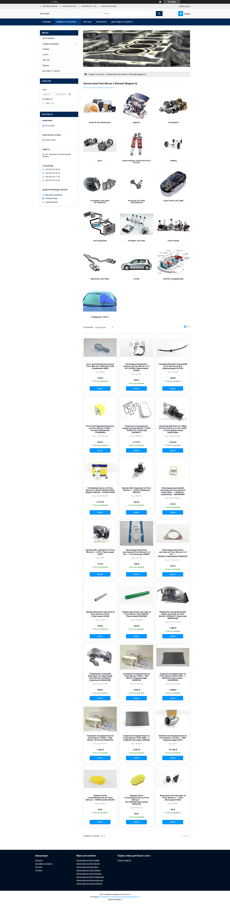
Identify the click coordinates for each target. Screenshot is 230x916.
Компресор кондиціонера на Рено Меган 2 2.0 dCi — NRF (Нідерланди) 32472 (173, 738)
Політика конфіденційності (130, 897)
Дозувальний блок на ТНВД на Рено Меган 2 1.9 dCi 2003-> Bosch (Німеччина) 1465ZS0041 (173, 429)
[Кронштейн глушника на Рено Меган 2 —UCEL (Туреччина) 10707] (100, 533)
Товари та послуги (66, 22)
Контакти (101, 22)
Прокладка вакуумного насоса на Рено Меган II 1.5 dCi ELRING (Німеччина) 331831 (136, 367)
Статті (45, 54)
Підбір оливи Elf (124, 860)
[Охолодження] (99, 224)
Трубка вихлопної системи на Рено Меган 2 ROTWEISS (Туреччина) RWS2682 (136, 614)
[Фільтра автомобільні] (99, 106)
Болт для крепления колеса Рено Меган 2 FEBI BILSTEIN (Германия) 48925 (100, 366)
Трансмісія (173, 123)
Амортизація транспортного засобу (136, 162)
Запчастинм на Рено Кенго (87, 867)
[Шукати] (159, 13)
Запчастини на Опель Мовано (88, 874)
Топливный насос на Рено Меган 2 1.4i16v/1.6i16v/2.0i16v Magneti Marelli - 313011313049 (100, 490)
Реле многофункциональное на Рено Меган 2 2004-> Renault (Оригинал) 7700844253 (100, 429)
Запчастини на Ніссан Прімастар (90, 877)
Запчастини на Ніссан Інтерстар (89, 880)
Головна (46, 22)
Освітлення (173, 241)
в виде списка (189, 327)
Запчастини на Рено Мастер (88, 864)
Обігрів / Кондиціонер (173, 279)
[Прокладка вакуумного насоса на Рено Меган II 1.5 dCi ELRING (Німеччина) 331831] (136, 347)
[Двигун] (136, 106)
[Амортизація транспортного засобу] (136, 144)
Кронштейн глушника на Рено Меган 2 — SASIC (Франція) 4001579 (136, 490)
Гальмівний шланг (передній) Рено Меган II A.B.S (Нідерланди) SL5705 (172, 366)
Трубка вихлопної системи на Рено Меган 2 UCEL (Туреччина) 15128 (100, 614)
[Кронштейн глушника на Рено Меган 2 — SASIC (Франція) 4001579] (136, 471)
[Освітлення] (173, 224)
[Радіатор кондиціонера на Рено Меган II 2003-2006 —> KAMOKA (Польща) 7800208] (136, 719)
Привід (173, 161)
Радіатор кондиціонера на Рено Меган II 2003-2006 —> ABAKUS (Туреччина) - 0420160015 (173, 677)
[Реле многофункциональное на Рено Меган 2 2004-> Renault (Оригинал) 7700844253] (100, 409)
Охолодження (100, 241)
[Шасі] (99, 144)
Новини (46, 49)
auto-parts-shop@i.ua (53, 195)
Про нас (87, 22)
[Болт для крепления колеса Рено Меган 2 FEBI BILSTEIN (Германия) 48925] (100, 347)
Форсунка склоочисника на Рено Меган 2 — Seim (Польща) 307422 (173, 797)
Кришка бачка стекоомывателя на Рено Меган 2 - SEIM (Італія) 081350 (100, 797)
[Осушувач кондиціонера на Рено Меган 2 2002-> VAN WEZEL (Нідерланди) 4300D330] (136, 657)
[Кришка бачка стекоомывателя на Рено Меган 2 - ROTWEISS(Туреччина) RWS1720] (136, 778)
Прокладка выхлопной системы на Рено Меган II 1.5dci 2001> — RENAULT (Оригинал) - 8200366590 (172, 491)
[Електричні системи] (173, 184)
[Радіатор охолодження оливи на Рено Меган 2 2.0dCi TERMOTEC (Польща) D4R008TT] (136, 409)
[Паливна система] (136, 224)
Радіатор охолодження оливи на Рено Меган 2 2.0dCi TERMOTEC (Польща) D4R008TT (136, 429)
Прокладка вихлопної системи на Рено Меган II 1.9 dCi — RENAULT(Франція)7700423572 (172, 553)
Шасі (100, 161)
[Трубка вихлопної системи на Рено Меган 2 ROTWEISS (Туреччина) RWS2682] (136, 595)
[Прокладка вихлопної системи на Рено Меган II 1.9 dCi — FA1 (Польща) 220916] (136, 533)
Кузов (136, 279)
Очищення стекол (100, 317)
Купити (100, 388)
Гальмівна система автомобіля (99, 202)
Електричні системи (173, 201)
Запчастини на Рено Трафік (87, 860)
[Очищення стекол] (99, 300)
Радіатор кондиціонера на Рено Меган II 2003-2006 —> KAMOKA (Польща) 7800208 (136, 738)
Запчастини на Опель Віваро (88, 870)
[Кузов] (136, 262)
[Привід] (173, 144)
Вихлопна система (100, 279)
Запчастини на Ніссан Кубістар (89, 884)
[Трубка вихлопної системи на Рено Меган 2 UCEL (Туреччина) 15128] (100, 595)
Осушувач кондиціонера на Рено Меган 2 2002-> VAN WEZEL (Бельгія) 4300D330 (100, 738)
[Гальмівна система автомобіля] (99, 184)
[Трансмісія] (173, 106)
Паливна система (136, 241)
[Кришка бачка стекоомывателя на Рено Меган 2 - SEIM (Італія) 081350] (100, 778)
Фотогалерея (48, 38)
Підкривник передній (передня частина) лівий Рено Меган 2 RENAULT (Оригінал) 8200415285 (100, 677)
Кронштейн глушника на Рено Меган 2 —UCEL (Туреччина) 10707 (100, 552)
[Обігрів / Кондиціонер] (173, 262)
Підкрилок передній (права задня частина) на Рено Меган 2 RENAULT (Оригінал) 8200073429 (173, 615)
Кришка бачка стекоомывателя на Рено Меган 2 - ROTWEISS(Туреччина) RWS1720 (136, 799)
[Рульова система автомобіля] (136, 184)
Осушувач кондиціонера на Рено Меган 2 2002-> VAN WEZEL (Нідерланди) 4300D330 (136, 677)
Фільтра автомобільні (100, 123)
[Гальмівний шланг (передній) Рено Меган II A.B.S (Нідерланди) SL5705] (173, 347)
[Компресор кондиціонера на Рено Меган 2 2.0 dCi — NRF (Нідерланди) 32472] (173, 719)
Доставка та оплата (121, 22)
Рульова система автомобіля (136, 202)
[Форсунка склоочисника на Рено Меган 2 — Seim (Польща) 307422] (173, 778)
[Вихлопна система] (99, 262)
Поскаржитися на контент (108, 897)
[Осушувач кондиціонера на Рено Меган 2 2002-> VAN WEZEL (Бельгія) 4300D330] (100, 719)
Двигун (136, 123)
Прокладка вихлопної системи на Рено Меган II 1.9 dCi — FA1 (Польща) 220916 (136, 552)
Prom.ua (127, 894)
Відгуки (46, 65)
